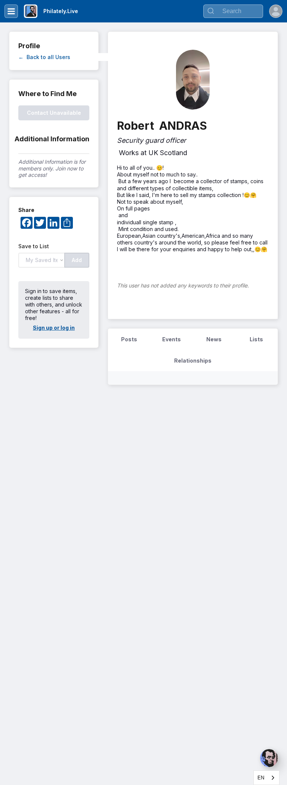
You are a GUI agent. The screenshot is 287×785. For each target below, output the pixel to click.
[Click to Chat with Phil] (269, 758)
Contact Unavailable (54, 113)
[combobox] (266, 777)
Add (77, 260)
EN (260, 778)
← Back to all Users (44, 57)
